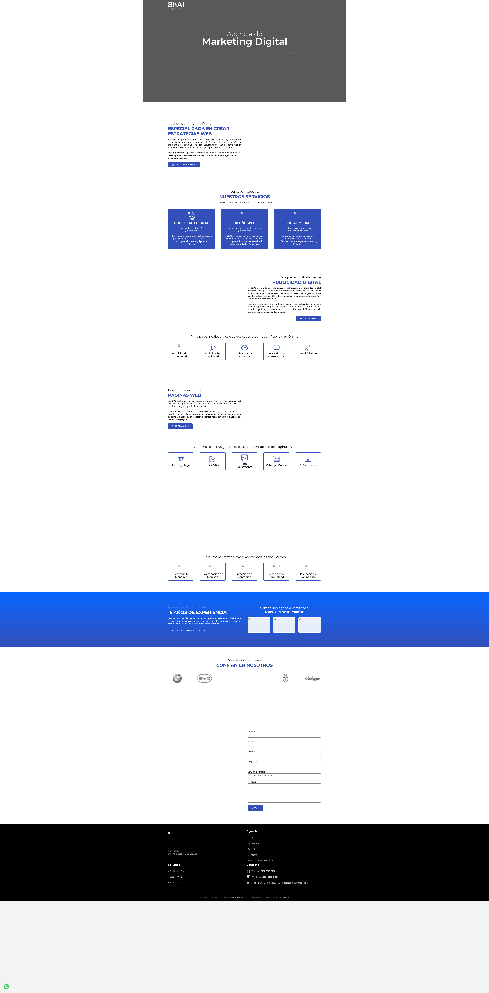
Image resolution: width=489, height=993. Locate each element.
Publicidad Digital (179, 986)
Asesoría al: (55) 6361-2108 (260, 976)
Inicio (251, 953)
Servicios (252, 964)
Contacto (252, 970)
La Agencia (253, 959)
